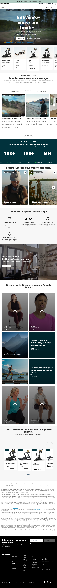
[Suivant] (55, 1)
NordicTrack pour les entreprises (16, 567)
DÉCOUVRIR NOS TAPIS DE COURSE (33, 38)
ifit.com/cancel (15, 508)
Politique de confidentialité (34, 562)
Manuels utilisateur (35, 569)
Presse (13, 563)
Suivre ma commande (25, 560)
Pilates (8, 6)
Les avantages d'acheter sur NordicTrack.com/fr (46, 559)
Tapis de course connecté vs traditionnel (46, 570)
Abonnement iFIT (53, 7)
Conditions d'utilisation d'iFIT (35, 559)
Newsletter (14, 559)
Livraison (24, 562)
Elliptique (19, 6)
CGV (32, 556)
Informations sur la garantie (35, 565)
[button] (53, 4)
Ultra (31, 6)
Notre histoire (14, 556)
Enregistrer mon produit (26, 570)
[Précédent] (2, 1)
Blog (13, 561)
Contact (24, 557)
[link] (4, 3)
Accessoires (41, 6)
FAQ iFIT (24, 567)
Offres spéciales (47, 7)
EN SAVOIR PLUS (21, 38)
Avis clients (14, 558)
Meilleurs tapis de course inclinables (48, 567)
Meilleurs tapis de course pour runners (47, 563)
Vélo (14, 6)
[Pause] (21, 113)
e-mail (12, 520)
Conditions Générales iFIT (38, 509)
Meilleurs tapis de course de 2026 (47, 561)
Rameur (25, 6)
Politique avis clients (35, 567)
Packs (36, 6)
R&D (13, 565)
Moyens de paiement (25, 565)
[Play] (45, 113)
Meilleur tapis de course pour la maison (47, 573)
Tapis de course (2, 7)
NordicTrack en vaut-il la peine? (47, 566)
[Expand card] (25, 172)
